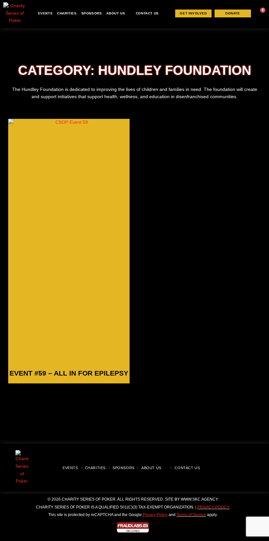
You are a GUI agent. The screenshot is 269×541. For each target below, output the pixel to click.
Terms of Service (191, 514)
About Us (115, 13)
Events (45, 13)
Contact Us (147, 13)
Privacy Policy (213, 507)
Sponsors (91, 13)
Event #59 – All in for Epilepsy (69, 373)
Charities (66, 13)
